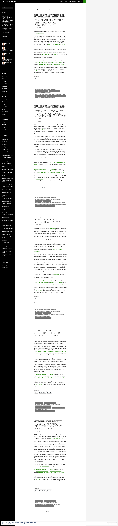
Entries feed (4, 265)
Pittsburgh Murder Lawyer (7, 215)
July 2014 (4, 122)
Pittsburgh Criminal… (9, 43)
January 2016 (4, 109)
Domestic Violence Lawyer (7, 142)
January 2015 (4, 116)
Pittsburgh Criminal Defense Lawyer (56, 15)
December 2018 (5, 76)
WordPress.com (5, 268)
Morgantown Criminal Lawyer (7, 155)
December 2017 (5, 84)
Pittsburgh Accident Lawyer (7, 176)
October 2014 (4, 117)
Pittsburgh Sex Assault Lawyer (7, 228)
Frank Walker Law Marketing (7, 147)
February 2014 (4, 130)
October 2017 (4, 88)
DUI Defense (4, 144)
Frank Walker (38, 92)
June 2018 (4, 81)
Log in (3, 264)
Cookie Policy (26, 523)
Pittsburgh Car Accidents (6, 183)
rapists (49, 54)
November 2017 (5, 86)
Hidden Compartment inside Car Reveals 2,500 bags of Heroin (48, 426)
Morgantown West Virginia (57, 64)
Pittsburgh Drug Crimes (54, 16)
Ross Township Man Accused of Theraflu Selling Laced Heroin (47, 333)
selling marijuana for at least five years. (57, 44)
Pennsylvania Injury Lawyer (7, 172)
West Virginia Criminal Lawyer (7, 246)
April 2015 (4, 114)
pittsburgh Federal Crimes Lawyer (49, 17)
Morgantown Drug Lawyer (6, 157)
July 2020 (4, 73)
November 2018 (5, 78)
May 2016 (4, 103)
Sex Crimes (4, 238)
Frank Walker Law (47, 92)
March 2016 (4, 106)
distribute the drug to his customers (50, 129)
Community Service (5, 137)
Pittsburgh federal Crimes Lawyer (43, 316)
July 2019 (4, 75)
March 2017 (4, 96)
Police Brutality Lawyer (6, 234)
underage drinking (5, 242)
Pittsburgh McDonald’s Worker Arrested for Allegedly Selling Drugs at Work (50, 115)
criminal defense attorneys (41, 199)
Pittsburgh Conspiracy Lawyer (50, 213)
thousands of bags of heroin (56, 438)
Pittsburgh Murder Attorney (7, 212)
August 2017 (4, 91)
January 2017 (4, 99)
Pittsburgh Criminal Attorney (50, 14)
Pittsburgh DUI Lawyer (6, 204)
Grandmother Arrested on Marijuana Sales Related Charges (48, 22)
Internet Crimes (5, 149)
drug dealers (53, 228)
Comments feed (5, 267)
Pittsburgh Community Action (7, 184)
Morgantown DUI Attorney (7, 161)
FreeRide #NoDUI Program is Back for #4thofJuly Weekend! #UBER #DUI (7, 21)
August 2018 (4, 80)
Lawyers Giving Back (5, 151)
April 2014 (4, 127)
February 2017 (4, 98)
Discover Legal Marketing (9, 1)
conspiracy (56, 274)
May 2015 (4, 112)
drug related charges (44, 466)
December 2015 (5, 111)
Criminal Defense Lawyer (42, 62)
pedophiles (55, 54)
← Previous (46, 511)
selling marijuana (40, 33)
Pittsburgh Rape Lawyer (6, 223)
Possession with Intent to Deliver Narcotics (45, 97)
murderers (44, 54)
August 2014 (4, 121)
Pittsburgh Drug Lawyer (41, 95)
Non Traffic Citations (5, 167)
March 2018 (4, 83)
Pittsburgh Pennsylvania (43, 64)
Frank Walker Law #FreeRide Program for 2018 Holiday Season (7, 25)
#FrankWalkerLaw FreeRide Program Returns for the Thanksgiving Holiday (7, 29)
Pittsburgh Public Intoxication (7, 220)
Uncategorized (5, 240)
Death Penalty (4, 141)
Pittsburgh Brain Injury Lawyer (7, 178)
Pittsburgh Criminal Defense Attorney (53, 214)
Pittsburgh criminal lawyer (58, 94)
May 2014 (4, 126)
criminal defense (38, 14)
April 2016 (4, 104)
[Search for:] (7, 7)
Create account (5, 262)
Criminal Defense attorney (50, 89)
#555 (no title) (63, 1)
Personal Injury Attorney (56, 62)
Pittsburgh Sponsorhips (6, 229)
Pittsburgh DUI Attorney (6, 203)
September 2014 (5, 119)
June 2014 (4, 124)
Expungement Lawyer (6, 146)
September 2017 (5, 89)
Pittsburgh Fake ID (5, 206)
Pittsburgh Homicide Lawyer (7, 211)
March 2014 (4, 129)
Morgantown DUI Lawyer (6, 163)
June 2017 (4, 94)
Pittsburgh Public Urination (7, 222)
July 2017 (4, 93)
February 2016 (4, 107)
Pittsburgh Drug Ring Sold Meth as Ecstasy (47, 220)
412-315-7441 (39, 70)
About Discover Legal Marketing (75, 1)
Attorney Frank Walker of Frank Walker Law (44, 60)
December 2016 (5, 101)
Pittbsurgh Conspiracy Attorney (43, 314)
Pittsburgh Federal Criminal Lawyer (43, 317)
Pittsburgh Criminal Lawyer (41, 16)
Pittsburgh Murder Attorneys (7, 214)
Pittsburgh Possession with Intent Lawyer (57, 95)
